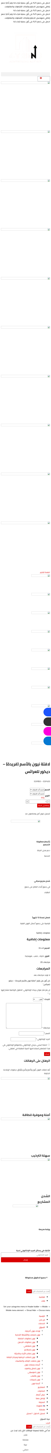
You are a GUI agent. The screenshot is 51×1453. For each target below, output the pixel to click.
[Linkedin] (38, 1283)
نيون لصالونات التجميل (26, 1342)
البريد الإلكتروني (43, 1039)
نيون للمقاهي (29, 1346)
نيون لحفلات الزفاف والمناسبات (27, 1361)
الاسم (47, 1033)
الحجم (47, 789)
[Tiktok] (24, 1283)
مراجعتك (46, 1028)
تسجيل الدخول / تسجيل (35, 1413)
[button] (25, 74)
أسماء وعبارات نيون (32, 1365)
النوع (47, 795)
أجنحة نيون (36, 1383)
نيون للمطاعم (29, 1349)
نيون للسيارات (35, 1379)
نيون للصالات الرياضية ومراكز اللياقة (21, 1357)
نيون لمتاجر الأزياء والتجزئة (24, 1353)
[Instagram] (31, 1283)
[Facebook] (44, 1283)
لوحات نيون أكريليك (32, 1331)
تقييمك (46, 999)
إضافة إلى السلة (43, 805)
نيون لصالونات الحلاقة (26, 1338)
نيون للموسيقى (34, 1372)
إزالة (42, 797)
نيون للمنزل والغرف (32, 1368)
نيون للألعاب (35, 1376)
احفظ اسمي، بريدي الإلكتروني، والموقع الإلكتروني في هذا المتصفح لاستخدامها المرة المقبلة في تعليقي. (26, 1046)
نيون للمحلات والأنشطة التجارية (27, 1335)
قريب (48, 1423)
